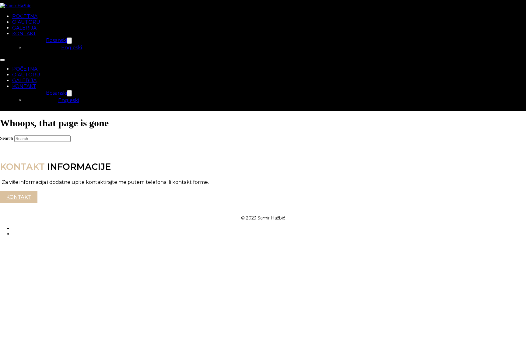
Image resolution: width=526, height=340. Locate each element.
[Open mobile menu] (2, 60)
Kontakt (18, 197)
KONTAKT (24, 34)
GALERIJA (24, 28)
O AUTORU (26, 22)
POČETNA (24, 16)
